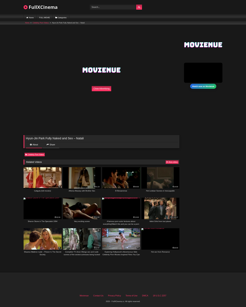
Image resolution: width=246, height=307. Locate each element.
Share (52, 145)
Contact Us (98, 296)
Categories (62, 18)
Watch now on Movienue (203, 86)
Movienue (84, 296)
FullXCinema (43, 7)
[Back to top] (238, 299)
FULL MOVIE (44, 18)
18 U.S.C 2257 (159, 296)
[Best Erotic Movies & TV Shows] (192, 10)
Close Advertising (102, 88)
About (35, 145)
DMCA (145, 296)
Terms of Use (131, 296)
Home (31, 18)
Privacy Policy (114, 296)
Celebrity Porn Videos (41, 23)
